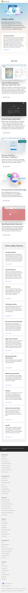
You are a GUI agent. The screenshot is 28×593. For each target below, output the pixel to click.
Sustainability (4, 579)
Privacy (14, 588)
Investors (3, 572)
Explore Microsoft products (6, 469)
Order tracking (4, 486)
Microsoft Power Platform (6, 529)
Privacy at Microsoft (5, 570)
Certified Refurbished (5, 489)
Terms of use (18, 588)
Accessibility (4, 576)
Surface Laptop (4, 458)
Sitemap (3, 588)
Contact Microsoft (8, 588)
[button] (26, 1)
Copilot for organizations (6, 465)
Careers (3, 563)
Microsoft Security (5, 523)
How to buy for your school (6, 508)
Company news (4, 568)
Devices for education (5, 501)
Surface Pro (4, 456)
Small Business (4, 536)
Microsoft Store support (6, 482)
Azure (3, 542)
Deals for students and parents (7, 512)
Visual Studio (4, 557)
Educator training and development (8, 510)
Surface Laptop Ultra (5, 461)
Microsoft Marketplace (6, 553)
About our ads (13, 590)
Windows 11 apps (5, 471)
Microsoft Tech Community (6, 551)
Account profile (4, 478)
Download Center (5, 480)
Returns (3, 484)
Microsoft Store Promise (6, 491)
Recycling (8, 590)
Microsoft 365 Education (6, 506)
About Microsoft (4, 566)
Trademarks (23, 588)
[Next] (26, 42)
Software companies (5, 555)
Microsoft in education (6, 499)
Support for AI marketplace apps (7, 548)
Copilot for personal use (6, 467)
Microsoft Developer (5, 544)
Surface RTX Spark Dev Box (6, 463)
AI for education (4, 514)
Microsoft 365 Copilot (5, 534)
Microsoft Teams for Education (7, 503)
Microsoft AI (4, 521)
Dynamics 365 (4, 525)
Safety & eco (4, 590)
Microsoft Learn (4, 546)
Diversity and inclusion (6, 574)
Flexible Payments (5, 493)
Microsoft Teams (4, 531)
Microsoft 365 (4, 527)
